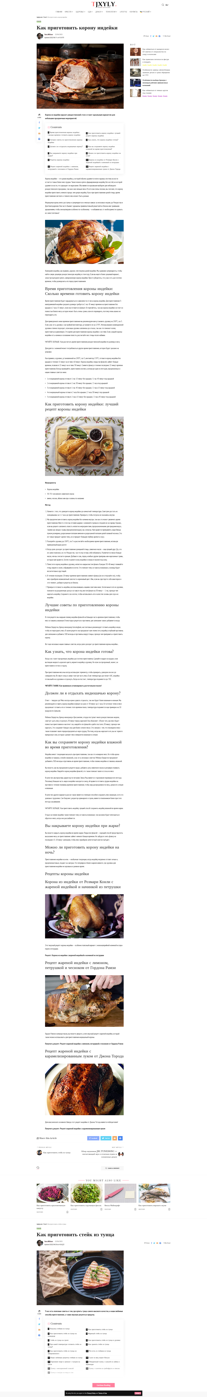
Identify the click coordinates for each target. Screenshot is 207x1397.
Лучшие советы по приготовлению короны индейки (65, 141)
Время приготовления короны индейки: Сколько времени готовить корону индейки (64, 133)
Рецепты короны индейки (59, 160)
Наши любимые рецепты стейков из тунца (66, 1358)
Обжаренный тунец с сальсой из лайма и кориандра (103, 1363)
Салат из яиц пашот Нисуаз (99, 1358)
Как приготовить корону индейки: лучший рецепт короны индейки (103, 134)
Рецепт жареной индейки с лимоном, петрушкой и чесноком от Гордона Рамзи (63, 167)
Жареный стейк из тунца (97, 1333)
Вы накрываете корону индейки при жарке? (62, 154)
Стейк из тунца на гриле (59, 1340)
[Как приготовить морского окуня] (154, 1193)
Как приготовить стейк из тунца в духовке (104, 1340)
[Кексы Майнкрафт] (120, 1193)
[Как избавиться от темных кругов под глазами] (135, 93)
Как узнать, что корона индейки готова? (103, 140)
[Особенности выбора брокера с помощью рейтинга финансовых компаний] (135, 83)
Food (39, 21)
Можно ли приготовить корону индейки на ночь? (103, 154)
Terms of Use (102, 1393)
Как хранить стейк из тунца (98, 1344)
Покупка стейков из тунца (60, 1329)
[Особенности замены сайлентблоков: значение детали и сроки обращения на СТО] (135, 72)
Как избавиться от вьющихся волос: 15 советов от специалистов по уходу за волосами (156, 51)
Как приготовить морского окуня (152, 1205)
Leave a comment (113, 1168)
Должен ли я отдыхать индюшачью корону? (66, 146)
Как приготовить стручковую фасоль (86, 1205)
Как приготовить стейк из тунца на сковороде (62, 1334)
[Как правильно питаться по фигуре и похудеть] (135, 62)
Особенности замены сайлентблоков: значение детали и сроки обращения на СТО (156, 72)
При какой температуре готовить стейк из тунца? (64, 1345)
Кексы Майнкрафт (112, 1205)
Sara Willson (48, 34)
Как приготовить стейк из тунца (100, 1329)
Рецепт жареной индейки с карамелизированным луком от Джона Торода (103, 167)
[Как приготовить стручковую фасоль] (86, 1193)
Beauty (145, 96)
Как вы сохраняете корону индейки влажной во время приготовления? (100, 147)
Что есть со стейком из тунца (100, 1351)
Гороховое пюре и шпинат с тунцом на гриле (64, 1363)
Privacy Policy (91, 1393)
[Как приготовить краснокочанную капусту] (52, 1193)
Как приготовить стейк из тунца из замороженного (62, 1352)
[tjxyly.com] (103, 5)
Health (145, 65)
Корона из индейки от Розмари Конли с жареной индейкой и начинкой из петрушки (102, 161)
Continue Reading (103, 1385)
